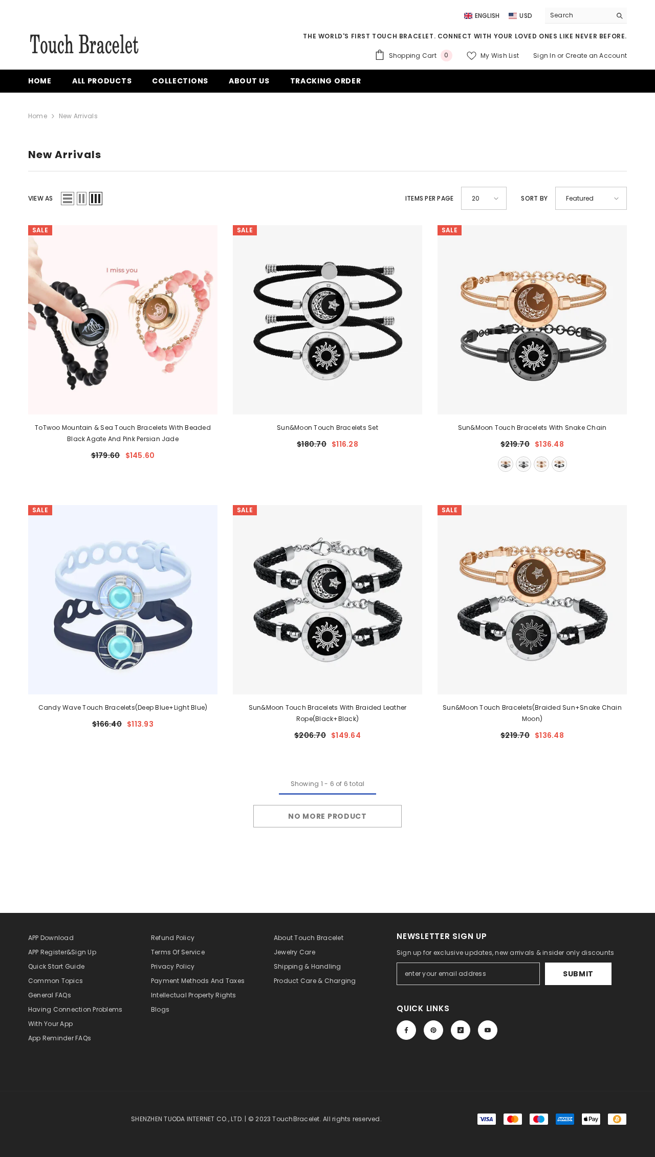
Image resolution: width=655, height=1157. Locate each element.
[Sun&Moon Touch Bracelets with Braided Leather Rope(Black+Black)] (327, 599)
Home (37, 116)
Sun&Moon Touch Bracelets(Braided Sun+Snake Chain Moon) (532, 713)
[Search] (586, 16)
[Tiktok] (460, 1030)
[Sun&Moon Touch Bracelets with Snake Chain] (532, 319)
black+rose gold (505, 464)
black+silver (523, 464)
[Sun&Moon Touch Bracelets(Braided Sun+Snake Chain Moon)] (532, 599)
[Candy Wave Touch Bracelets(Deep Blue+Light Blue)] (122, 599)
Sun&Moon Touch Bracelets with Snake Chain (532, 427)
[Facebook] (406, 1030)
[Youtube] (487, 1030)
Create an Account (596, 55)
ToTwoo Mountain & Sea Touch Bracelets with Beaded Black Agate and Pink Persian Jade (123, 433)
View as (40, 198)
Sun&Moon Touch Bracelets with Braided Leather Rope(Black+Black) (328, 713)
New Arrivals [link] (78, 116)
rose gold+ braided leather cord (559, 464)
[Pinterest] (433, 1030)
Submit (578, 974)
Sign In (545, 55)
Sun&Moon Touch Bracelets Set (327, 427)
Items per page (429, 198)
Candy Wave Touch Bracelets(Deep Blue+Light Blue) (123, 707)
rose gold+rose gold (541, 464)
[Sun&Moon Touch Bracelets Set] (327, 319)
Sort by (534, 198)
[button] (67, 198)
